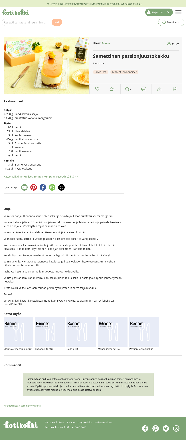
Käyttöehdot (85, 422)
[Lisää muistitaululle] (97, 89)
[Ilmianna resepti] (174, 89)
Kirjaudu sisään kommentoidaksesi (22, 405)
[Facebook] (43, 187)
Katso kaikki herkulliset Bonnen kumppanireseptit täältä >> (41, 176)
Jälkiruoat (100, 72)
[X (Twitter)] (61, 187)
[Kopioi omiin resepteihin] (159, 89)
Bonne (105, 43)
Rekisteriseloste (103, 422)
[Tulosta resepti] (143, 89)
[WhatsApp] (52, 187)
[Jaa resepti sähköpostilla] (24, 187)
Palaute (71, 422)
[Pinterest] (33, 187)
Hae (56, 22)
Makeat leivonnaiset (124, 72)
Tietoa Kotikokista (54, 422)
